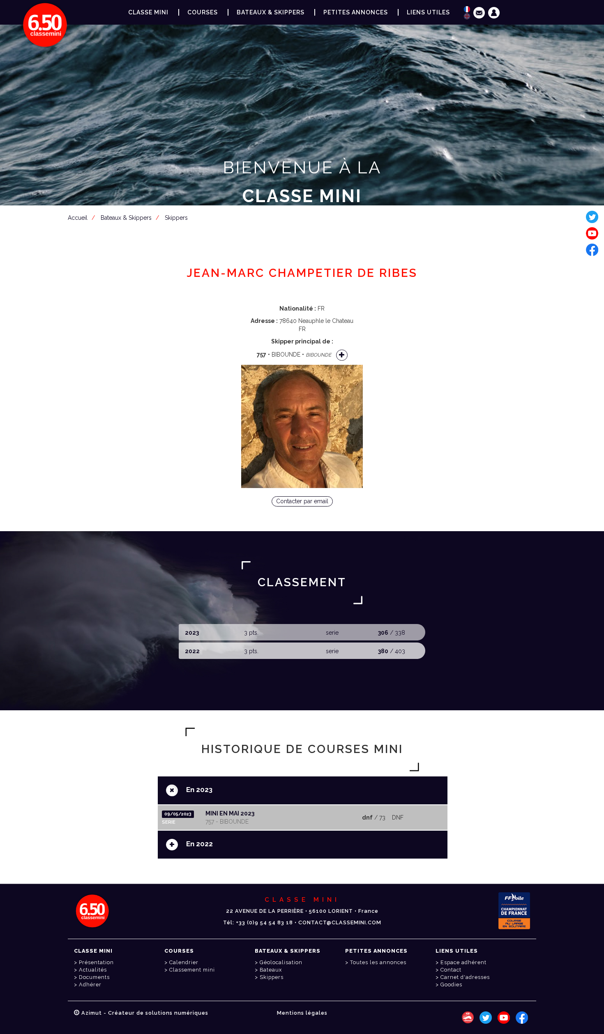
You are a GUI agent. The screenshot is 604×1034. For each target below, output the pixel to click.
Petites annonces (355, 12)
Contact (450, 970)
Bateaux (271, 970)
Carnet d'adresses (465, 977)
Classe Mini (148, 12)
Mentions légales (302, 1013)
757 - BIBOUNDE (227, 821)
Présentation (96, 962)
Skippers (272, 977)
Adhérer (90, 984)
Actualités (93, 970)
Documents (94, 977)
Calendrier (183, 962)
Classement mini (192, 970)
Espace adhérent (303, 236)
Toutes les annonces (378, 962)
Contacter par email (302, 501)
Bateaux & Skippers (270, 12)
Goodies (451, 984)
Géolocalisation (281, 962)
